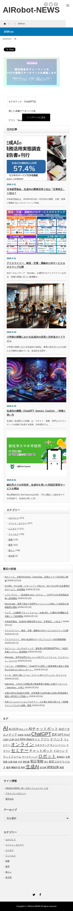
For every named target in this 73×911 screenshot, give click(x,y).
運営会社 (9, 799)
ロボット (47, 756)
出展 (10, 761)
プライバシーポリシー (15, 793)
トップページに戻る (36, 117)
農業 (62, 767)
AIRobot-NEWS (34, 906)
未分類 (11, 556)
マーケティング (30, 757)
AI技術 (21, 735)
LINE (5, 739)
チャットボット (41, 751)
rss (46, 4)
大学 (20, 761)
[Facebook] (39, 894)
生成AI (32, 766)
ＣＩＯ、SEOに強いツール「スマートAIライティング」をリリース (35, 675)
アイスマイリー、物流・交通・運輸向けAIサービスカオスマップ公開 (36, 630)
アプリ (45, 739)
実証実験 (37, 761)
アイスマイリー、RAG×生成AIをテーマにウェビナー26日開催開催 (35, 639)
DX (54, 734)
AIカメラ (23, 729)
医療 (10, 539)
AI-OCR (14, 729)
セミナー (20, 750)
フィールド (13, 534)
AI (5, 728)
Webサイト (33, 739)
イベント (56, 739)
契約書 (26, 761)
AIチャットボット (43, 729)
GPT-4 (61, 734)
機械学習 (15, 767)
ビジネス (12, 529)
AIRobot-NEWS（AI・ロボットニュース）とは (26, 788)
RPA (23, 739)
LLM (11, 739)
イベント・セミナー (17, 523)
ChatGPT (41, 734)
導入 (46, 762)
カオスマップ (42, 745)
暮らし (11, 550)
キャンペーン (58, 745)
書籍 (8, 767)
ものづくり (13, 518)
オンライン (22, 744)
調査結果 (53, 767)
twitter (51, 4)
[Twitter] (33, 894)
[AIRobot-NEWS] (31, 9)
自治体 (43, 767)
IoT (68, 734)
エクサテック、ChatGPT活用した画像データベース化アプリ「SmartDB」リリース (22, 103)
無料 (23, 767)
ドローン (59, 750)
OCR (16, 739)
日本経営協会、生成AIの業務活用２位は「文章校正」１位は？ (33, 621)
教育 (10, 545)
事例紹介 (61, 757)
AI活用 (27, 735)
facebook (56, 4)
